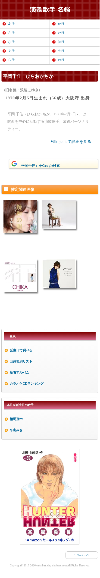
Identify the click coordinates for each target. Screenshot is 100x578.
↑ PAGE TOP (81, 554)
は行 (61, 42)
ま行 (11, 51)
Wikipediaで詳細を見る (71, 141)
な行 (11, 42)
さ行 (11, 33)
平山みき (16, 430)
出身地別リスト (21, 361)
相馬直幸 (16, 419)
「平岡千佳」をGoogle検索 (39, 165)
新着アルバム (19, 372)
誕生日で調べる (21, 350)
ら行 (11, 60)
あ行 (11, 23)
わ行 (61, 60)
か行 (61, 23)
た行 (61, 33)
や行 (61, 51)
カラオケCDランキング (27, 383)
